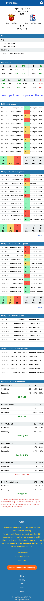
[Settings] (41, 3)
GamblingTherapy (22, 557)
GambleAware (22, 553)
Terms (22, 584)
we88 (22, 522)
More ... (41, 236)
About (22, 588)
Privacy (22, 580)
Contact (22, 592)
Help (22, 576)
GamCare (22, 560)
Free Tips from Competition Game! (22, 95)
